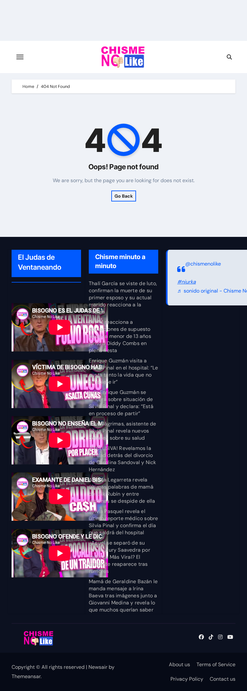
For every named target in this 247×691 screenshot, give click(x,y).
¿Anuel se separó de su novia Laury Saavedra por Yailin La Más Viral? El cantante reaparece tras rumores (119, 556)
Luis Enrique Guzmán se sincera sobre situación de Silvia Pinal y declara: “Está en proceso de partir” (121, 403)
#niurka (186, 281)
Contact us (222, 679)
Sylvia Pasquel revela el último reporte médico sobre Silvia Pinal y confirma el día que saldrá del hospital (123, 522)
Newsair (97, 667)
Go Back (123, 196)
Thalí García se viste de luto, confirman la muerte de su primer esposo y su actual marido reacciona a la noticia (123, 297)
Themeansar (26, 676)
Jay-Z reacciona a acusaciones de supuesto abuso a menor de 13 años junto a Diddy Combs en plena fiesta (120, 336)
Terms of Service (216, 664)
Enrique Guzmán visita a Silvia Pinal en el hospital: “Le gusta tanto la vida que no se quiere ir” (123, 371)
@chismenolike (203, 263)
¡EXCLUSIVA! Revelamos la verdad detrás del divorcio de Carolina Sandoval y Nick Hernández (122, 459)
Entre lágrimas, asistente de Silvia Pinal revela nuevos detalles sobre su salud (122, 430)
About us (179, 664)
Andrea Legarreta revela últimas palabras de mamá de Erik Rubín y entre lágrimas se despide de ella (122, 490)
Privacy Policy (186, 679)
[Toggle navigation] (20, 57)
